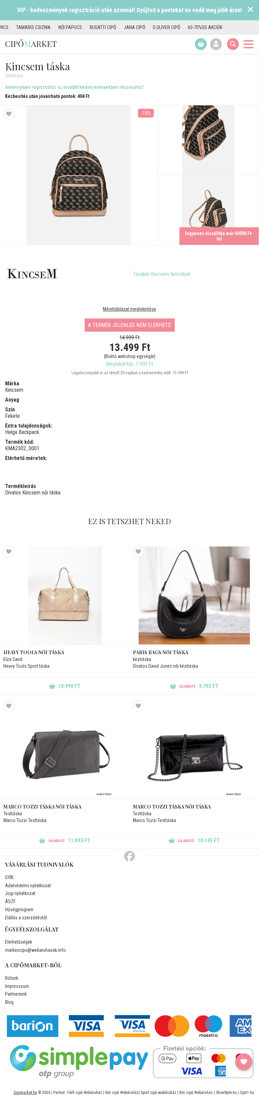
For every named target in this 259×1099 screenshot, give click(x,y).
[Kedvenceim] (243, 1061)
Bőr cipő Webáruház (196, 1092)
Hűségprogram (19, 909)
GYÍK (9, 877)
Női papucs (51, 27)
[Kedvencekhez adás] (8, 114)
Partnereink (16, 994)
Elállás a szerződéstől (26, 917)
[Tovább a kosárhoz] (201, 44)
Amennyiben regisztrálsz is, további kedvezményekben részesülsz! (74, 87)
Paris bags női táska (160, 652)
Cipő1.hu (247, 1092)
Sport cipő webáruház (158, 1092)
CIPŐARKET (31, 43)
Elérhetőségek (18, 942)
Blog (9, 1002)
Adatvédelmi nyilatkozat (28, 885)
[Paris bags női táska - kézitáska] (194, 595)
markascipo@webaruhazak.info (35, 950)
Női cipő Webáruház (122, 1092)
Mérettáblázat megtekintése (129, 309)
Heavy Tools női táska (33, 652)
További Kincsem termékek (162, 274)
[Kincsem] (32, 274)
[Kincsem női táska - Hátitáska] (208, 140)
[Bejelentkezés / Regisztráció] (216, 44)
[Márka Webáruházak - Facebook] (129, 856)
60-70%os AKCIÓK (186, 27)
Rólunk (11, 978)
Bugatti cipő (84, 27)
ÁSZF (10, 901)
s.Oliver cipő (147, 27)
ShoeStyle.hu (226, 1092)
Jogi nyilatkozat (20, 893)
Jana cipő (115, 27)
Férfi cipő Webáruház (84, 1092)
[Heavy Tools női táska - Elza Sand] (65, 595)
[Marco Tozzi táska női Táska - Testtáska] (194, 750)
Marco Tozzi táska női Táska (172, 806)
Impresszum (17, 986)
